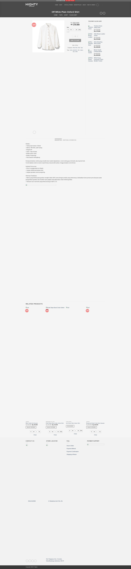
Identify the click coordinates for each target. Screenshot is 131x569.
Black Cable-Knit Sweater (32, 423)
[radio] (68, 30)
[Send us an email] (35, 561)
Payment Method (71, 448)
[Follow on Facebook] (27, 561)
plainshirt (75, 50)
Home (56, 4)
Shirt (66, 15)
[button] (101, 5)
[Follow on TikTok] (32, 561)
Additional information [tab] (69, 140)
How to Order (91, 4)
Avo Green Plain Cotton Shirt (73, 423)
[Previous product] (104, 13)
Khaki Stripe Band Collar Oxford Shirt (55, 423)
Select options (31, 427)
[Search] (97, 5)
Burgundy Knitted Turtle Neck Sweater (95, 423)
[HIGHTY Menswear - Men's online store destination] (32, 5)
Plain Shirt (73, 15)
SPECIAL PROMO (68, 4)
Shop (60, 4)
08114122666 (32, 501)
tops (74, 51)
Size (68, 27)
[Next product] (101, 13)
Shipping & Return (72, 454)
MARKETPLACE (78, 4)
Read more (70, 426)
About (84, 4)
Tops (61, 15)
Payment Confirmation (73, 451)
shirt (78, 50)
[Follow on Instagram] (30, 561)
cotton (71, 50)
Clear (35, 435)
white (76, 51)
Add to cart (75, 40)
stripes (81, 50)
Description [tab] (58, 140)
